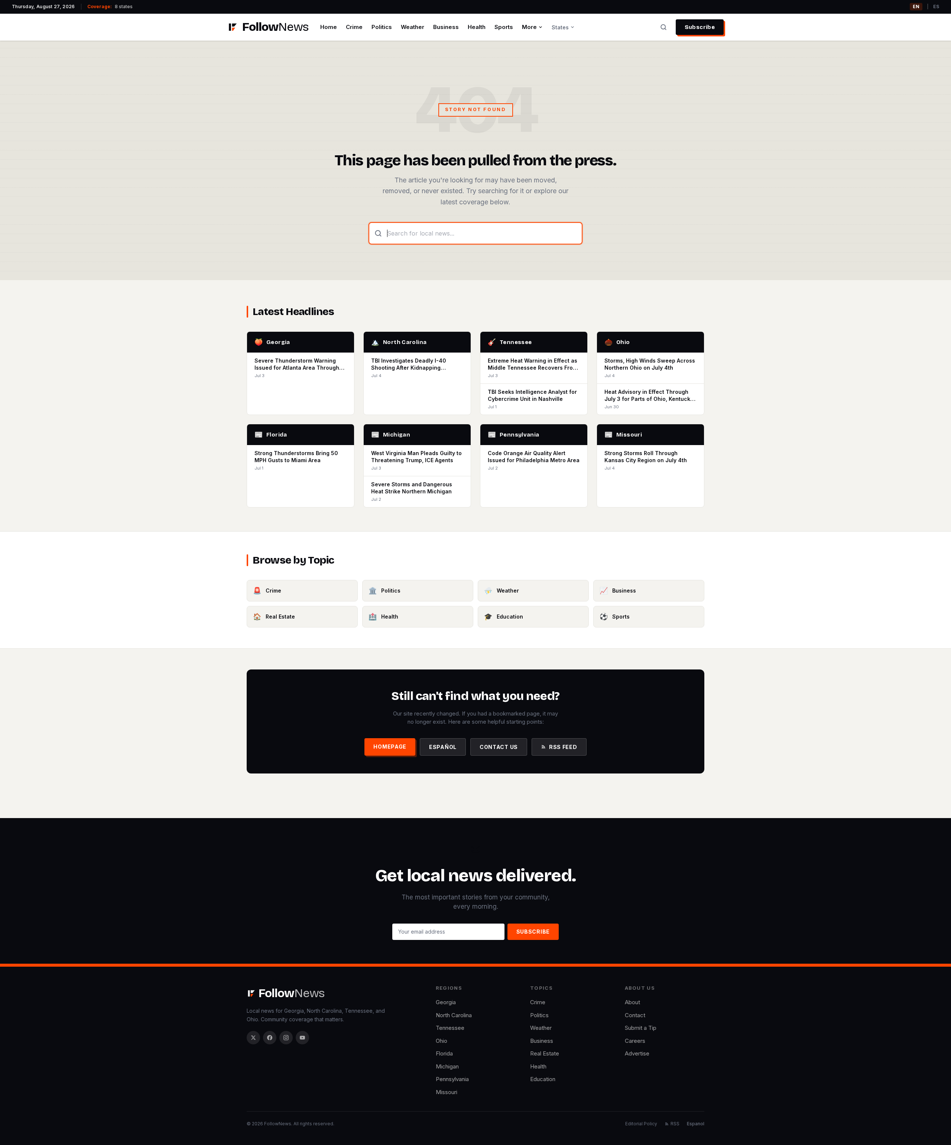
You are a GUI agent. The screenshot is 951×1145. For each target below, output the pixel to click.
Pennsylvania (452, 1079)
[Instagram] (286, 1037)
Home (328, 26)
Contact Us (499, 747)
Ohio (441, 1040)
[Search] (663, 27)
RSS (675, 1123)
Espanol (695, 1123)
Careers (635, 1040)
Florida (444, 1053)
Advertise (637, 1053)
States (560, 27)
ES (936, 6)
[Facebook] (269, 1037)
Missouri (446, 1092)
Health (477, 26)
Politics (381, 26)
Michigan (447, 1066)
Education (542, 1079)
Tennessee (450, 1027)
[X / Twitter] (253, 1037)
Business (446, 26)
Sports (503, 26)
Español (443, 747)
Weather (412, 26)
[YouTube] (302, 1037)
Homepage (389, 746)
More (529, 26)
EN (916, 6)
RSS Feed (563, 747)
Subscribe (700, 27)
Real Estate (544, 1053)
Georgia (446, 1002)
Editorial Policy (641, 1123)
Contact (635, 1015)
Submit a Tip (640, 1027)
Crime (354, 26)
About (632, 1002)
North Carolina (454, 1015)
